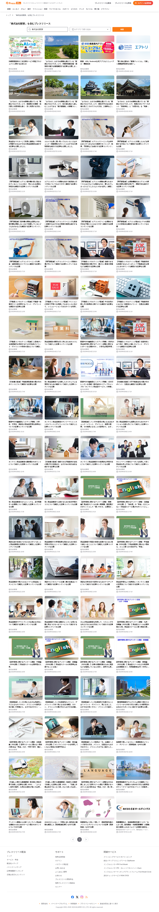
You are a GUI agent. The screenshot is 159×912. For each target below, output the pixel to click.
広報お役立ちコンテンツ (16, 875)
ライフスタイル (55, 9)
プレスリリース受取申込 (64, 879)
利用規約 (74, 904)
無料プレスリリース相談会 (65, 883)
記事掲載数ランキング (15, 871)
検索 (122, 29)
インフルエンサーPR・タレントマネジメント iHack (122, 868)
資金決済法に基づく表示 (109, 904)
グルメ (23, 9)
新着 (9, 9)
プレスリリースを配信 (103, 3)
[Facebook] (72, 897)
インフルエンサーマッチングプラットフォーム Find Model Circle (127, 872)
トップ (8, 15)
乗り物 (96, 9)
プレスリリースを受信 (123, 3)
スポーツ (66, 9)
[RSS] (86, 897)
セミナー (58, 887)
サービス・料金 (12, 860)
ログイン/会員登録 (144, 3)
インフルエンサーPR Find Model (116, 864)
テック (81, 9)
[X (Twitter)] (77, 897)
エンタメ (15, 9)
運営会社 (44, 904)
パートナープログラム (59, 904)
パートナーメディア (14, 867)
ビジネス (74, 9)
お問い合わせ (60, 868)
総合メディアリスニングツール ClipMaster (119, 861)
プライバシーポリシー (88, 904)
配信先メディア (12, 863)
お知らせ (58, 875)
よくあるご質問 (61, 872)
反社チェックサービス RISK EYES (116, 875)
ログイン (58, 861)
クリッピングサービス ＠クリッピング (118, 857)
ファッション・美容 (40, 9)
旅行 (29, 9)
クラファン (105, 9)
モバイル (89, 9)
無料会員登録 (60, 857)
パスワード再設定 (61, 864)
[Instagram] (81, 897)
